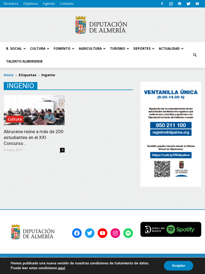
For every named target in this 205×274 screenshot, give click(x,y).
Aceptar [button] (178, 265)
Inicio (9, 74)
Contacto (67, 3)
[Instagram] (171, 3)
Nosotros (11, 3)
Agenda (49, 3)
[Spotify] (180, 3)
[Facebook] (162, 3)
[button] (194, 55)
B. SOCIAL (14, 48)
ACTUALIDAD (169, 48)
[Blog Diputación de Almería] (102, 25)
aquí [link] (61, 268)
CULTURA (37, 48)
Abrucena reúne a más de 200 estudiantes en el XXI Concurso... (34, 137)
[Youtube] (197, 3)
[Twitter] (188, 3)
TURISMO (117, 48)
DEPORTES (142, 48)
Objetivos (30, 3)
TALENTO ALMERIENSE (24, 61)
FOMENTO (62, 48)
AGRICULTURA (90, 48)
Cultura (15, 119)
